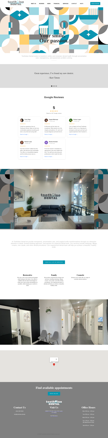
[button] (3, 76)
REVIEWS (41, 3)
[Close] (56, 359)
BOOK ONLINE (95, 3)
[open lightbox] (54, 199)
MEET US (33, 3)
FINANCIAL (57, 3)
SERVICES (65, 3)
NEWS (49, 3)
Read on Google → (24, 134)
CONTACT (74, 3)
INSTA (81, 3)
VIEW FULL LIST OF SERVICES (54, 262)
